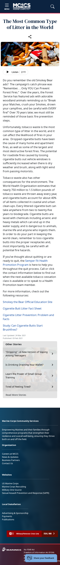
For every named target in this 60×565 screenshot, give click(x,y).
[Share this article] (30, 36)
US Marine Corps (10, 483)
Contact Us (7, 463)
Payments (7, 516)
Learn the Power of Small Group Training (24, 375)
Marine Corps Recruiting (14, 486)
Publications (8, 519)
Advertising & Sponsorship (15, 513)
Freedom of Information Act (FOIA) (39, 552)
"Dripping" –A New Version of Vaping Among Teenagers (27, 353)
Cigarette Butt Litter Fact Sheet (22, 308)
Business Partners (11, 460)
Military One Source (12, 489)
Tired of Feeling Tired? (18, 386)
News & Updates (10, 456)
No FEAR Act (29, 549)
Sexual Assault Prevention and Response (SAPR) (25, 492)
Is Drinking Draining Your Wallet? (24, 364)
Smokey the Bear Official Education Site (27, 302)
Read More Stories (16, 394)
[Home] (21, 6)
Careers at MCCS (10, 453)
